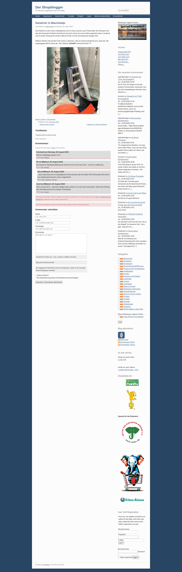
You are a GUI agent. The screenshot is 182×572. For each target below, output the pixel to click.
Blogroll (80, 16)
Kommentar (39, 232)
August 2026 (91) (124, 52)
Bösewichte (127, 259)
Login (89, 16)
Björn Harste (50, 26)
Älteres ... (121, 64)
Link (42, 157)
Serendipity (46, 564)
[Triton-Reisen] (132, 500)
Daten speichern (126, 557)
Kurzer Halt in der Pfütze (137, 193)
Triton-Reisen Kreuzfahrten (133, 317)
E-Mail (37, 220)
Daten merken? (43, 275)
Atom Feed (124, 340)
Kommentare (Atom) (127, 345)
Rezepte (126, 301)
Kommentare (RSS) (127, 342)
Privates (126, 296)
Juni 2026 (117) (124, 57)
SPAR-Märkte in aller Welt (133, 309)
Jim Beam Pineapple (136, 176)
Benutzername (123, 529)
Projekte (126, 299)
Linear (53, 148)
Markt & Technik (40, 119)
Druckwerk (127, 261)
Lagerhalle (127, 279)
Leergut (126, 281)
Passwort (121, 534)
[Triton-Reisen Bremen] (132, 32)
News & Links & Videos (132, 294)
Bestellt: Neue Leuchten (47, 124)
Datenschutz (59, 16)
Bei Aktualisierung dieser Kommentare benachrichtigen (57, 278)
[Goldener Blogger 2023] (132, 399)
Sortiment (127, 307)
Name (37, 214)
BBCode (38, 262)
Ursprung (48, 179)
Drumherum (127, 264)
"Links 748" (122, 360)
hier (97, 197)
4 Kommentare (51, 119)
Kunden (126, 274)
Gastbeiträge (128, 271)
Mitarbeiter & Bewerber (132, 289)
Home (37, 16)
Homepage (39, 226)
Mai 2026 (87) (123, 59)
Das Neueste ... (123, 62)
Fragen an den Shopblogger (134, 269)
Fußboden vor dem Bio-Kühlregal (97, 124)
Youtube (71, 16)
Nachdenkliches (129, 291)
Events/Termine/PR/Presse (133, 266)
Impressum (47, 16)
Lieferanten (127, 284)
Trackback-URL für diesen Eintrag (45, 135)
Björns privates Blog (102, 16)
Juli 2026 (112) (123, 54)
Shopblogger (128, 304)
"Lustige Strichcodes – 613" (128, 370)
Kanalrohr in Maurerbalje (50, 22)
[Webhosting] (132, 382)
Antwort (46, 157)
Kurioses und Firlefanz (131, 276)
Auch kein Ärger (54, 122)
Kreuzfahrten (118, 16)
